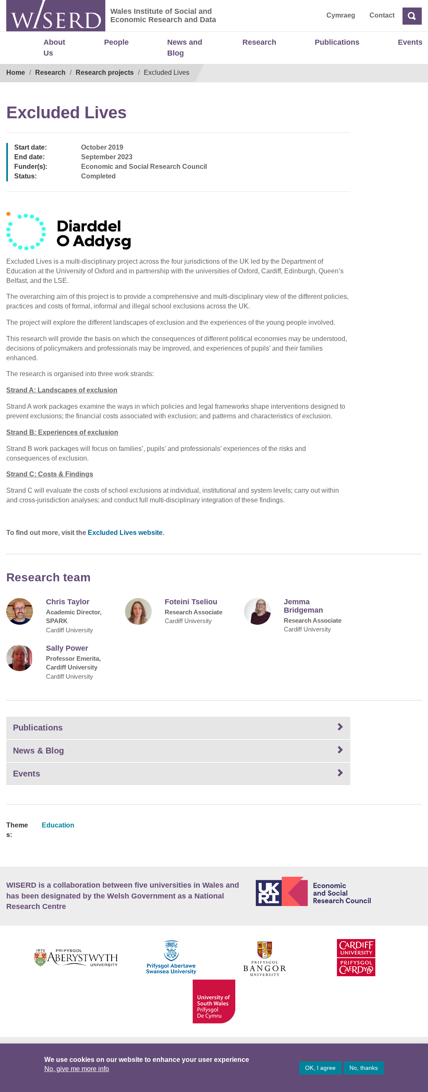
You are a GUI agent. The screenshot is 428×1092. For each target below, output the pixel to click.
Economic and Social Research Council (339, 891)
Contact (382, 15)
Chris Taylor (67, 602)
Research (259, 42)
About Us (54, 47)
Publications (337, 42)
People (116, 42)
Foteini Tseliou (191, 602)
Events (410, 42)
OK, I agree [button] (320, 1067)
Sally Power (67, 648)
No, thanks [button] (363, 1067)
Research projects (105, 72)
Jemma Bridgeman (303, 606)
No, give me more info (76, 1068)
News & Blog (38, 750)
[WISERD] (55, 15)
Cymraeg (340, 15)
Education (58, 825)
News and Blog (184, 47)
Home (15, 72)
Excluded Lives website (125, 532)
